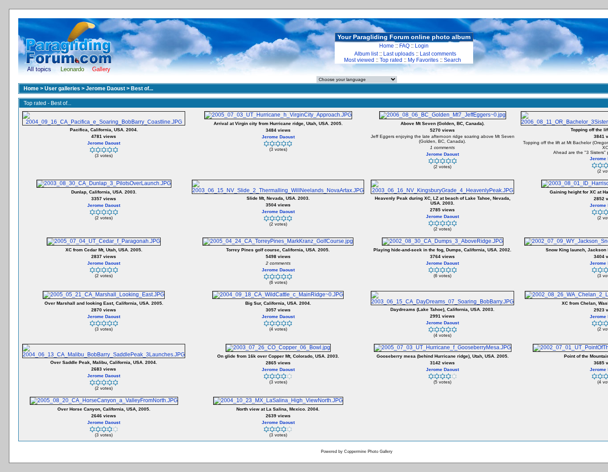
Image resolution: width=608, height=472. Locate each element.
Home (386, 46)
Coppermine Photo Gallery (368, 451)
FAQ (404, 46)
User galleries (62, 88)
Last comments (438, 54)
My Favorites (423, 60)
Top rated (391, 60)
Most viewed (359, 60)
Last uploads (398, 54)
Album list (366, 54)
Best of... (142, 88)
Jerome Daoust (105, 88)
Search (452, 60)
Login (422, 46)
